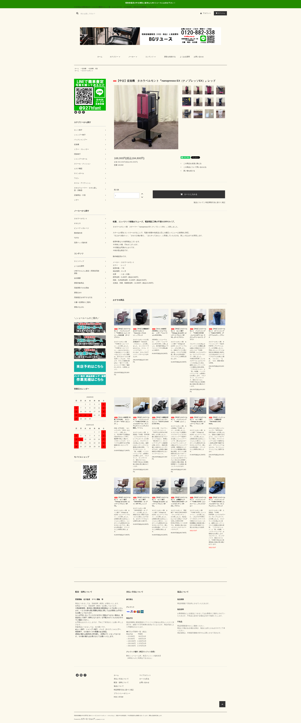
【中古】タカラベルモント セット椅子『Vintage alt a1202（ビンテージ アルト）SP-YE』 (122, 502)
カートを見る (144, 679)
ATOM (121, 697)
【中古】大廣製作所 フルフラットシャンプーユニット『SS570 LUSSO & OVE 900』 (160, 421)
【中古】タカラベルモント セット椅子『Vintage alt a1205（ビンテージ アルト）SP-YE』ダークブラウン (179, 333)
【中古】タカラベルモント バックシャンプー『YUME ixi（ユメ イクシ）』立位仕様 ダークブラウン (122, 333)
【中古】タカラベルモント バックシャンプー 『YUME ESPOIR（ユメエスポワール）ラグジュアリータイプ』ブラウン (198, 334)
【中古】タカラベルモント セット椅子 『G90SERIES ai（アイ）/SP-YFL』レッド (141, 501)
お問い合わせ (199, 57)
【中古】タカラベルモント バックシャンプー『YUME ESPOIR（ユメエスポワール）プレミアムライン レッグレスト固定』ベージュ (141, 423)
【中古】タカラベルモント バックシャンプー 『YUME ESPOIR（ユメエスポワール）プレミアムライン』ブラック (217, 502)
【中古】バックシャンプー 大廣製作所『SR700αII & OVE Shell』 (217, 421)
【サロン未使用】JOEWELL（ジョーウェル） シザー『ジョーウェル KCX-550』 (159, 332)
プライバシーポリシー (122, 693)
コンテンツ (149, 57)
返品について (199, 202)
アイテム (221, 13)
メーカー (131, 57)
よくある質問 (185, 57)
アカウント (207, 13)
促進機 (84, 68)
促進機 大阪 (93, 68)
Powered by (77, 719)
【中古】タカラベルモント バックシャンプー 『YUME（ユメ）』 (179, 419)
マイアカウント (145, 675)
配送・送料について (121, 682)
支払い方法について (121, 679)
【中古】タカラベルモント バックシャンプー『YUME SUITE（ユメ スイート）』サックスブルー (198, 502)
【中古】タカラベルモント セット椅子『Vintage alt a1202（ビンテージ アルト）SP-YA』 (198, 422)
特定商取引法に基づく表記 (215, 202)
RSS (115, 697)
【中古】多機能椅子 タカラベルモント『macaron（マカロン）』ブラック (141, 332)
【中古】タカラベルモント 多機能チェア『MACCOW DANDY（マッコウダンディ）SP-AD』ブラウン (179, 502)
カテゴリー (114, 57)
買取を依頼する (170, 57)
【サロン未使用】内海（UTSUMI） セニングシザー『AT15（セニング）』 (122, 421)
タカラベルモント (87, 71)
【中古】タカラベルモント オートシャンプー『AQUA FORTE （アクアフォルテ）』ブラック (217, 333)
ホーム (99, 57)
